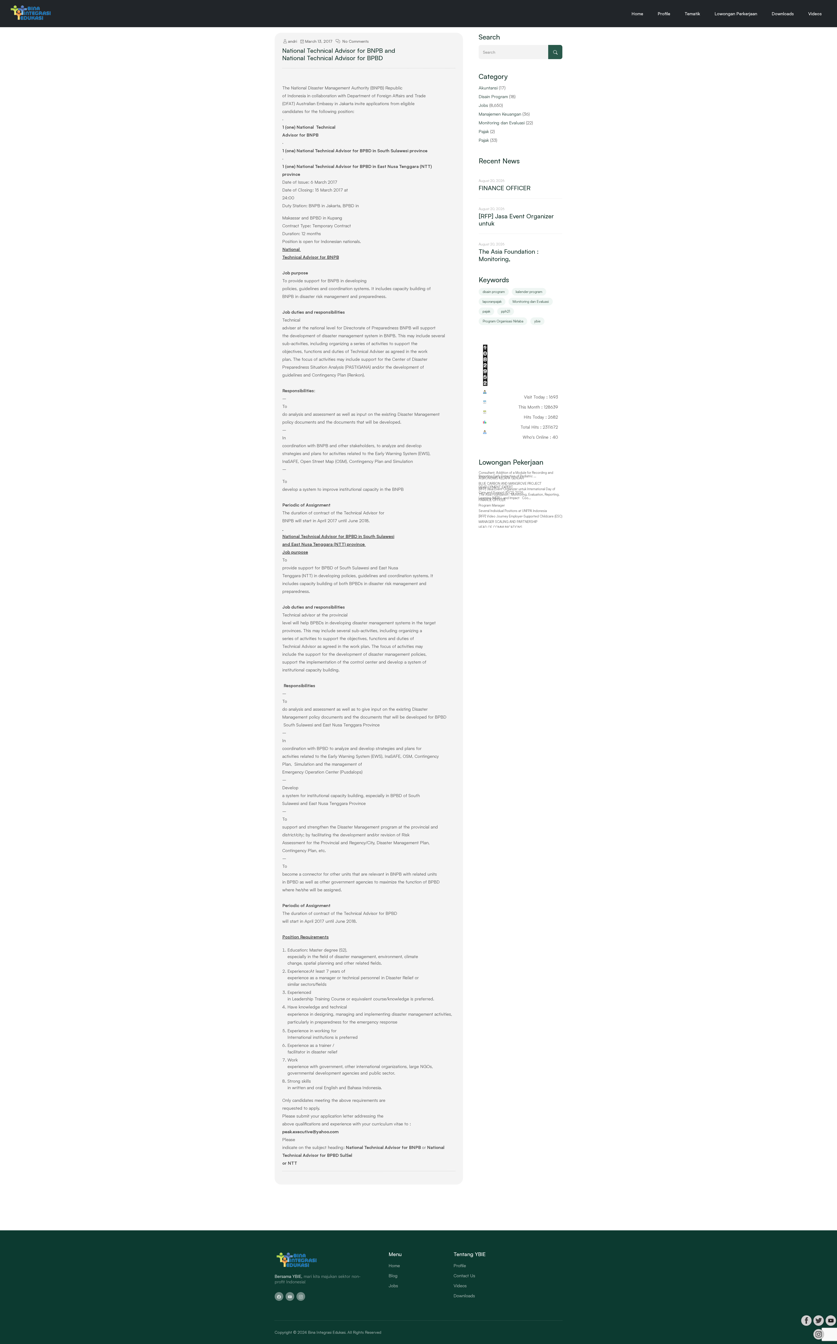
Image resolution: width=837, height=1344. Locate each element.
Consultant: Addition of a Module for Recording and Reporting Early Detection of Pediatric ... (516, 480)
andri (292, 41)
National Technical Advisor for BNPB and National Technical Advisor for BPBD (338, 54)
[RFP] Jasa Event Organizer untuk (516, 219)
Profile (664, 13)
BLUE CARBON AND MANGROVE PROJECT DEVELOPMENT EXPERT (510, 491)
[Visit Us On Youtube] (831, 1321)
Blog (393, 1275)
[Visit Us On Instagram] (818, 1334)
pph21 (505, 311)
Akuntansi (488, 88)
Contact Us (464, 1275)
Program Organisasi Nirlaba (503, 321)
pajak (486, 311)
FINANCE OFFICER (505, 188)
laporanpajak (492, 301)
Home (637, 13)
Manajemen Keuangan (500, 114)
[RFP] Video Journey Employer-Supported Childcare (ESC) (520, 522)
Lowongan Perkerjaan (736, 13)
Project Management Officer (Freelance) (508, 472)
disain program (494, 291)
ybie (537, 321)
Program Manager (492, 511)
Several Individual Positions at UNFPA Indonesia (513, 516)
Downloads (783, 13)
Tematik (692, 13)
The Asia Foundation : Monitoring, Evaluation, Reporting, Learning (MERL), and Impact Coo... (519, 501)
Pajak (484, 131)
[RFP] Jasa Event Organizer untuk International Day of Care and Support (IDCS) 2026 (517, 496)
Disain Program (493, 96)
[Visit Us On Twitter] (818, 1321)
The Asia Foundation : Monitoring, (509, 255)
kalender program (529, 291)
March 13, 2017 (318, 41)
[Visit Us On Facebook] (806, 1321)
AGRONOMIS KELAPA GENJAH (501, 483)
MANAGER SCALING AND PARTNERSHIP (508, 527)
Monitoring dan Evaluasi (502, 122)
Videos (815, 13)
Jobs (483, 105)
